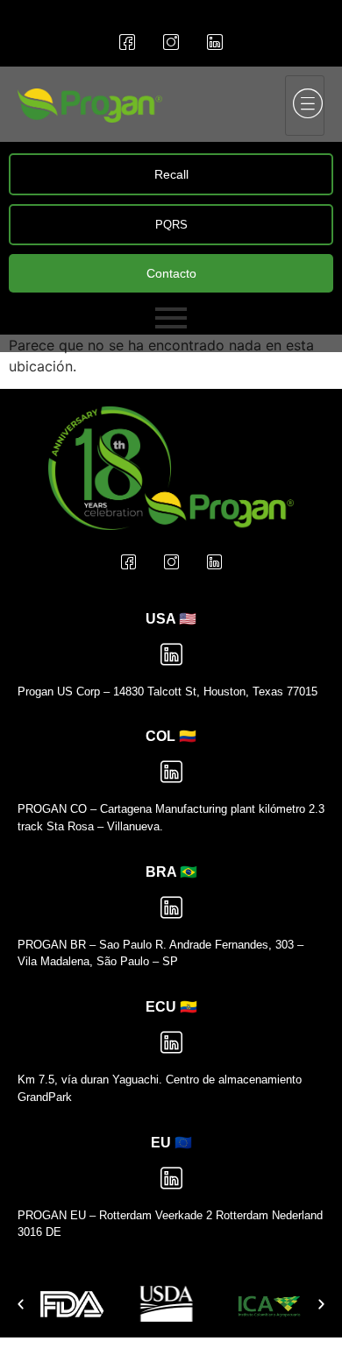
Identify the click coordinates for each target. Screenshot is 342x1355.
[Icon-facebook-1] (127, 42)
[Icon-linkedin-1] (215, 42)
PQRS (171, 224)
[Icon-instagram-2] (171, 42)
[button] (20, 1303)
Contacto (171, 273)
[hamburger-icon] (304, 105)
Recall (171, 174)
